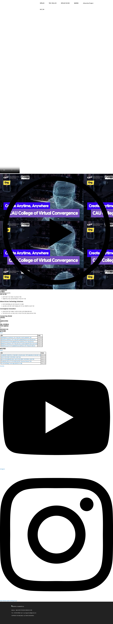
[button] (56, 231)
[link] (56, 299)
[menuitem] (42, 3)
